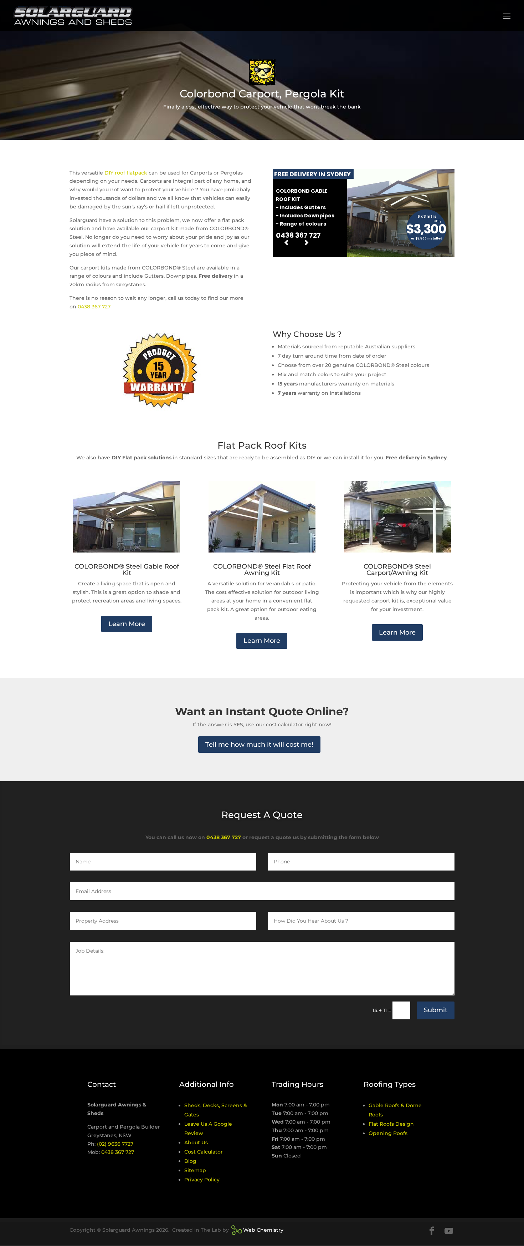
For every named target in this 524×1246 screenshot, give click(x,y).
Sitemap (195, 1170)
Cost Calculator (203, 1152)
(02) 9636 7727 (115, 1144)
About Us (196, 1142)
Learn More (126, 624)
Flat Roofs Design (391, 1124)
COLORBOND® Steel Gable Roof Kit (127, 570)
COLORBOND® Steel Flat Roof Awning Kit (262, 570)
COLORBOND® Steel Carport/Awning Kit (397, 570)
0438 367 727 (94, 306)
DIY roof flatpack (125, 173)
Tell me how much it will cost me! (259, 744)
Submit (435, 1010)
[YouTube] (449, 1231)
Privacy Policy (202, 1179)
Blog (190, 1161)
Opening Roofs (388, 1133)
